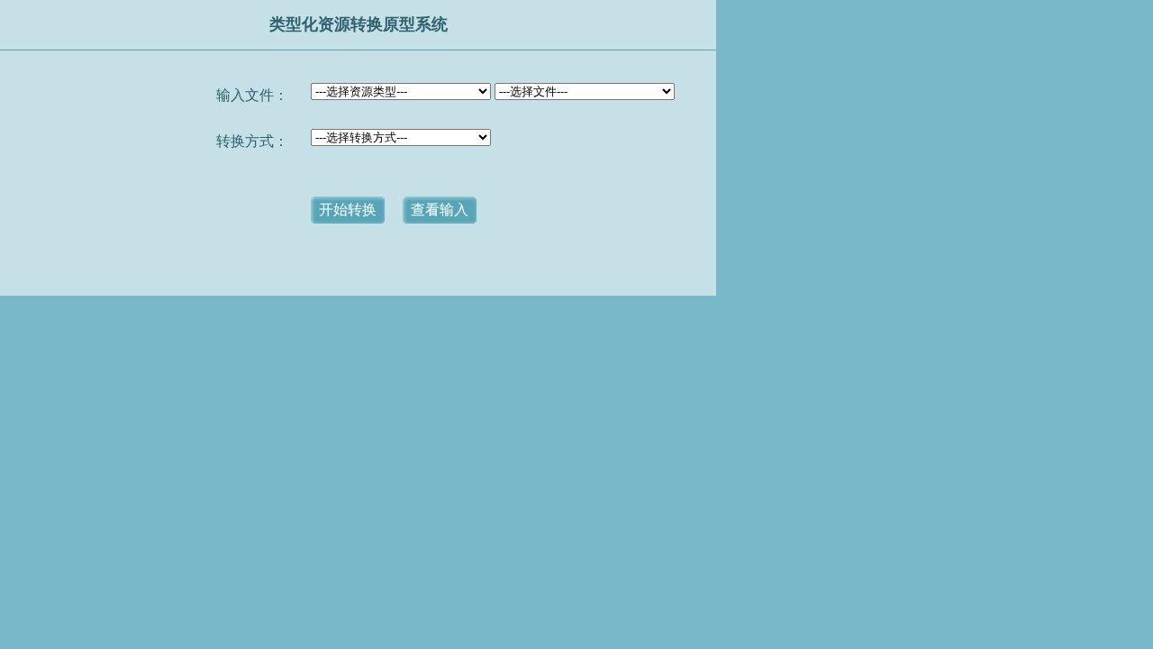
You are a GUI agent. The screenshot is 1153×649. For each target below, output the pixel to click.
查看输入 (439, 209)
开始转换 (348, 209)
